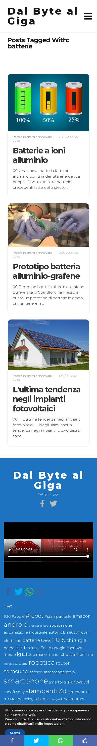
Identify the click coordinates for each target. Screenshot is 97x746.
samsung (16, 671)
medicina (84, 654)
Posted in (20, 137)
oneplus (9, 663)
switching (25, 699)
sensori (36, 672)
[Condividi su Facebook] (8, 591)
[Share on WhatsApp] (29, 591)
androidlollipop (38, 625)
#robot (35, 616)
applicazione (60, 625)
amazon (82, 616)
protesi (21, 663)
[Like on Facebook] (40, 591)
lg (19, 654)
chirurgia (76, 640)
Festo (46, 648)
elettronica (27, 647)
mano (41, 654)
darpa (9, 648)
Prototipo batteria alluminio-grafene (46, 271)
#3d (7, 616)
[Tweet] (18, 591)
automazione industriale (26, 632)
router (63, 663)
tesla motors (72, 699)
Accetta (15, 733)
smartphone (26, 681)
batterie (31, 640)
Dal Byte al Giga (43, 16)
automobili (58, 632)
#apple (18, 616)
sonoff (9, 692)
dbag (16, 140)
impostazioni (54, 724)
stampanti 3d (46, 691)
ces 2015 (53, 639)
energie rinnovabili (40, 137)
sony (20, 692)
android (16, 624)
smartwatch (77, 681)
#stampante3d (58, 616)
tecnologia (53, 699)
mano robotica (61, 654)
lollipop (28, 654)
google (58, 648)
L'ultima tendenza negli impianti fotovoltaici (47, 399)
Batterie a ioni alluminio (39, 155)
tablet (40, 699)
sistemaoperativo (59, 672)
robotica (42, 662)
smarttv (56, 682)
